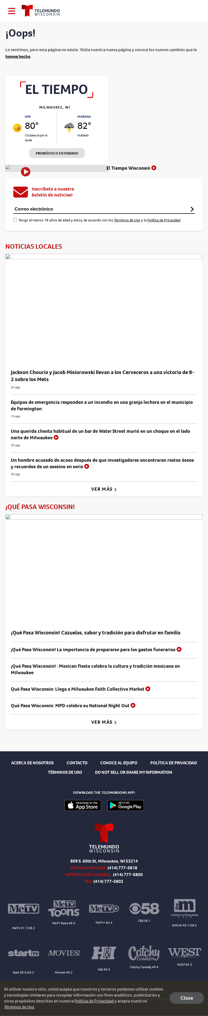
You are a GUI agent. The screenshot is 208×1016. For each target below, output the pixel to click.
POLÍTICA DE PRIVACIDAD (173, 763)
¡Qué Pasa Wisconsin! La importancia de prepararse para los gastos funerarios (94, 649)
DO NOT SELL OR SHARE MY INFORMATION (133, 772)
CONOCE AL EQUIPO (118, 763)
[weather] (17, 128)
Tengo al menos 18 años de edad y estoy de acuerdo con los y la (99, 220)
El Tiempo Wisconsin (128, 168)
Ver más (102, 489)
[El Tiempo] (56, 96)
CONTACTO (77, 763)
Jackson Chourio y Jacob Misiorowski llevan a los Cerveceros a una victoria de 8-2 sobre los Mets (102, 376)
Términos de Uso (127, 220)
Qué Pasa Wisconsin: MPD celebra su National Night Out (71, 705)
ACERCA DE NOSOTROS (32, 763)
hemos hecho (17, 56)
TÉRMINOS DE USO (65, 772)
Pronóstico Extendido (57, 153)
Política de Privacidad (163, 220)
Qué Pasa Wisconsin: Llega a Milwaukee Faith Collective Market (78, 689)
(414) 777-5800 (128, 874)
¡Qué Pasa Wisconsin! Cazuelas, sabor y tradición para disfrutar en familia (95, 632)
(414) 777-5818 (122, 868)
